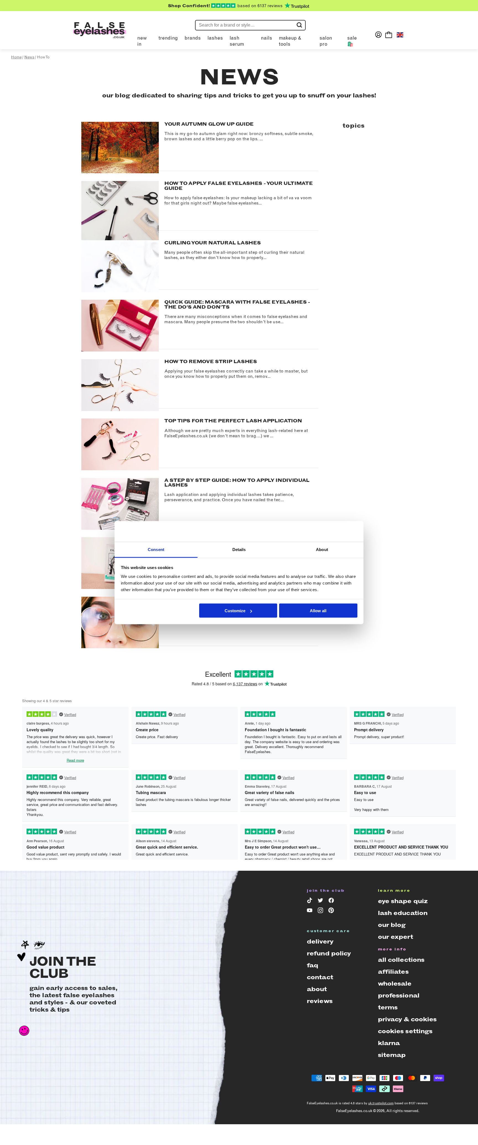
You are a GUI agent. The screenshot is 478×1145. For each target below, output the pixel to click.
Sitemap (392, 1055)
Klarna (389, 1043)
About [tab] (322, 549)
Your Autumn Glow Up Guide (209, 124)
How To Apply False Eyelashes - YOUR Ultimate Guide (238, 185)
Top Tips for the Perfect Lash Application (233, 421)
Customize (235, 610)
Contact (320, 977)
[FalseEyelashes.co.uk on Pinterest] (332, 911)
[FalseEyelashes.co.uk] (99, 34)
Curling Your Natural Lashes (212, 243)
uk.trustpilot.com (381, 1103)
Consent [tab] (156, 549)
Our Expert (395, 936)
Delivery (320, 941)
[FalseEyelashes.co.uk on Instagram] (321, 911)
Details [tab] (239, 549)
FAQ (312, 965)
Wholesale (395, 983)
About (317, 989)
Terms (388, 1007)
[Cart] (389, 34)
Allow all (318, 610)
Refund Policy (329, 953)
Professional (398, 995)
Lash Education (403, 913)
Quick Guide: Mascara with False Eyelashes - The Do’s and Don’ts (237, 304)
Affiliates (393, 971)
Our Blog (392, 925)
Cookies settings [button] (405, 1031)
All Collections (401, 959)
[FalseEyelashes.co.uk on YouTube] (310, 911)
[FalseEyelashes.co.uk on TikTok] (310, 901)
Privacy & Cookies (407, 1019)
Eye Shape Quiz (403, 901)
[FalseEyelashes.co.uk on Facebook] (332, 901)
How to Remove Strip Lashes (210, 361)
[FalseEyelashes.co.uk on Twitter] (321, 901)
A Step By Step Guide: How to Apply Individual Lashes (237, 482)
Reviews (319, 1001)
